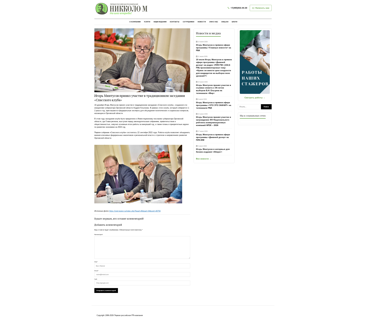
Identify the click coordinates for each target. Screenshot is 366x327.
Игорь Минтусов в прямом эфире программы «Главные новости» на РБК (213, 46)
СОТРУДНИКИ (188, 22)
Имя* (96, 262)
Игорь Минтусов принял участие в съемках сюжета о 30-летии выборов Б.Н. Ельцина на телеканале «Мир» (213, 87)
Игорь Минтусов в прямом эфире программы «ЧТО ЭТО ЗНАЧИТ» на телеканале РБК (213, 103)
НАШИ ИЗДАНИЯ (160, 22)
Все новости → (203, 159)
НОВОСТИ (202, 22)
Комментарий (98, 234)
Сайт (95, 279)
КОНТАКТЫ (174, 22)
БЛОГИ (234, 22)
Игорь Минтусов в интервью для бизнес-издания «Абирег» (213, 149)
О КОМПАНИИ (135, 22)
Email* (96, 271)
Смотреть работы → (254, 97)
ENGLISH (224, 22)
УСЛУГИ (147, 22)
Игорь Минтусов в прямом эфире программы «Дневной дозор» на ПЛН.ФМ (213, 135)
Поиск (266, 107)
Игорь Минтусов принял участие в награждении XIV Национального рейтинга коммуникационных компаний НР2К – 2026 (213, 120)
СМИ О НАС (213, 22)
